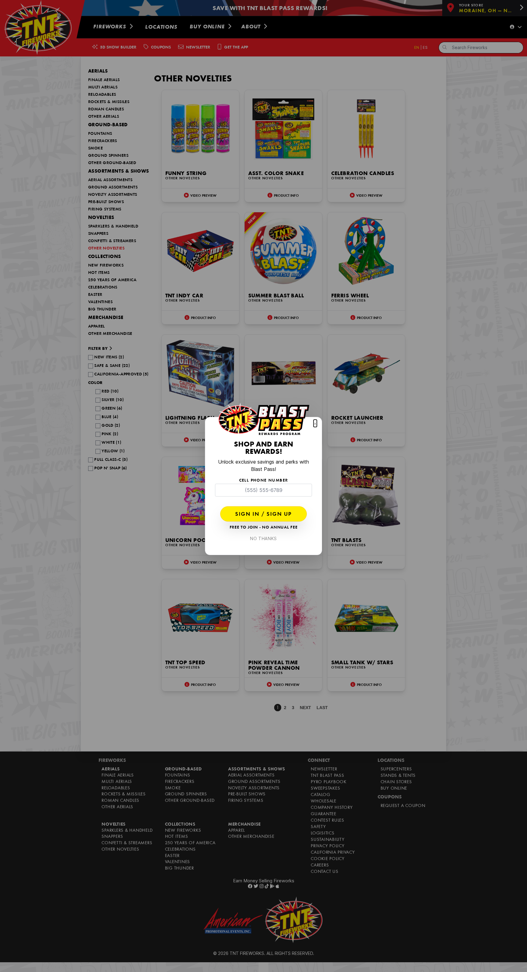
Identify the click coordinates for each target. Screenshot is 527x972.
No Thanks (263, 538)
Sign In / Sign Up (263, 514)
